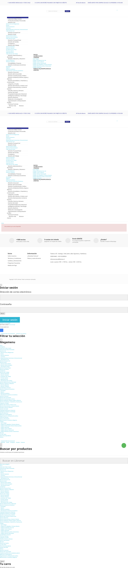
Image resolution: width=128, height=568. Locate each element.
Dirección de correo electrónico (15, 291)
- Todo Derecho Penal (5, 366)
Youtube (18, 442)
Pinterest (23, 442)
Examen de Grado (4, 547)
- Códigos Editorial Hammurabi (39, 63)
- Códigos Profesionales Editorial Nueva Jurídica (10, 425)
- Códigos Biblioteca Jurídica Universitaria (41, 66)
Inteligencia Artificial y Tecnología (7, 513)
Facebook (3, 442)
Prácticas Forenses (4, 536)
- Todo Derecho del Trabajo (6, 380)
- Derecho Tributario (4, 386)
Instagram (12, 442)
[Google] (1, 330)
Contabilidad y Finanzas (5, 534)
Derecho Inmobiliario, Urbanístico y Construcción (11, 522)
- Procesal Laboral (10, 51)
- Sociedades (8, 66)
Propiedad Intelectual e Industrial (7, 512)
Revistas (2, 541)
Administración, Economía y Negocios (8, 557)
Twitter (7, 442)
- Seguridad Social (10, 52)
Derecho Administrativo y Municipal (8, 503)
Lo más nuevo (3, 544)
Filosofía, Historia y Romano (6, 539)
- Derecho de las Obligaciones (12, 24)
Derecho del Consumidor (5, 551)
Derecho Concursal (4, 550)
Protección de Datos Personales (7, 468)
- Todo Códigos (35, 59)
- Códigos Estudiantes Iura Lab (39, 60)
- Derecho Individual (10, 46)
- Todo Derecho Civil (4, 359)
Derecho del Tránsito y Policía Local (8, 516)
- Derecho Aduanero (10, 60)
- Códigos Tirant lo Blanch (38, 61)
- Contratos (8, 28)
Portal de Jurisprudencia (5, 546)
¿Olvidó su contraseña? (5, 323)
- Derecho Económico (10, 69)
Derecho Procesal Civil (5, 479)
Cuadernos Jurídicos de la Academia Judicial (10, 553)
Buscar (67, 11)
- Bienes (7, 25)
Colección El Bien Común (5, 467)
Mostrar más (12, 106)
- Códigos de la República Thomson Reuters (42, 64)
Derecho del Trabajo (4, 493)
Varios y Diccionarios (4, 540)
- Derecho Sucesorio (10, 26)
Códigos (2, 523)
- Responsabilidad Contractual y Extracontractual (17, 29)
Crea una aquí (12, 324)
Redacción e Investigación (6, 554)
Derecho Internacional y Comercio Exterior (9, 519)
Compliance (2, 486)
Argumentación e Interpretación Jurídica (9, 556)
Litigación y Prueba (4, 537)
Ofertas (1, 548)
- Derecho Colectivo (10, 48)
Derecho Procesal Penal (5, 488)
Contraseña (6, 304)
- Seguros (8, 67)
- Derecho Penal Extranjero (12, 37)
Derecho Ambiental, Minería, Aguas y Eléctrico (10, 520)
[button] (124, 445)
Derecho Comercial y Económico (7, 505)
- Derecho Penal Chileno (11, 35)
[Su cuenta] (113, 11)
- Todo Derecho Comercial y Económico (8, 394)
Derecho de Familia (4, 543)
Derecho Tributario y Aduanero (7, 489)
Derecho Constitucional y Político (7, 515)
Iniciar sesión (10, 319)
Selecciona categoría (4, 464)
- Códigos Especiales (4, 427)
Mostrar (2, 313)
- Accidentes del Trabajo (11, 49)
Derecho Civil (3, 469)
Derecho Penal (3, 481)
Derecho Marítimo (4, 517)
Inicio (1, 465)
